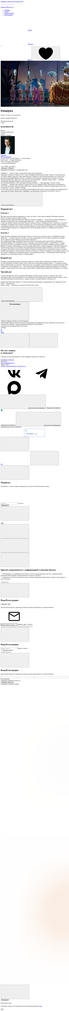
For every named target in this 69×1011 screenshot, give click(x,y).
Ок (2, 1009)
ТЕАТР (6, 12)
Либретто (11, 168)
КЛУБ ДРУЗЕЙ (9, 13)
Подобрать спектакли (7, 360)
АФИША (7, 10)
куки (40, 1006)
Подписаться (5, 505)
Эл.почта (20, 503)
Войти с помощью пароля (8, 626)
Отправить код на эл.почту (24, 626)
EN (2, 464)
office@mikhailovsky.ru (7, 363)
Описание (4, 168)
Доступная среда (18, 1)
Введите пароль (22, 648)
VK (9, 604)
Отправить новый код (7, 682)
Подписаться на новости (53, 408)
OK (2, 523)
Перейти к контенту (7, 1)
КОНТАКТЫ (8, 15)
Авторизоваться (5, 652)
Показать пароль (8, 650)
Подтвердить (5, 1000)
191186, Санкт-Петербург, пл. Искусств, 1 (13, 366)
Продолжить (4, 582)
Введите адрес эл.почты (25, 624)
